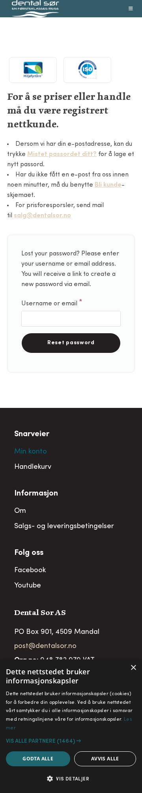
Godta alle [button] (37, 758)
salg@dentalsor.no (42, 216)
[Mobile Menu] (131, 8)
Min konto (30, 451)
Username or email (63, 303)
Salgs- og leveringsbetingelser (64, 526)
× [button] (133, 668)
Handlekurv (32, 467)
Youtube (27, 585)
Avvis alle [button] (105, 758)
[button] (71, 741)
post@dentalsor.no (45, 646)
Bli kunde (108, 185)
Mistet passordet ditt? (62, 154)
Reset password (71, 343)
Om (20, 511)
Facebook (30, 570)
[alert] (71, 726)
